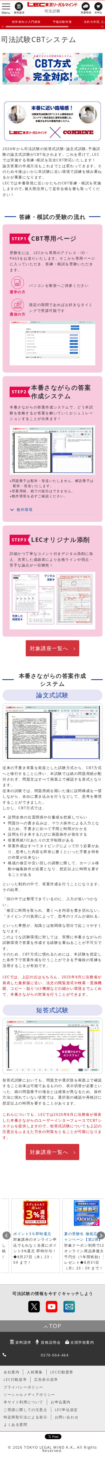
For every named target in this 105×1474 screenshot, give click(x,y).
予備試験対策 (62, 22)
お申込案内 (61, 1401)
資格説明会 (51, 1342)
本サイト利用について (23, 1401)
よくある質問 (16, 1424)
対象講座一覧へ (49, 648)
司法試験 (52, 10)
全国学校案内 (82, 1342)
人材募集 (35, 1372)
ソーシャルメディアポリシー (29, 1394)
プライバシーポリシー (23, 1387)
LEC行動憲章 (61, 1372)
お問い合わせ (67, 1417)
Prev (7, 1235)
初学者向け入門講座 (26, 22)
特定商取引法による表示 (25, 1417)
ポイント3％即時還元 (32, 1233)
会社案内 (11, 1372)
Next (101, 1235)
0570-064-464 (55, 1355)
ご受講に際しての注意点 (25, 1409)
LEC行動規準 (15, 1379)
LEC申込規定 (66, 1409)
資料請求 (23, 1342)
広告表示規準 (46, 1379)
